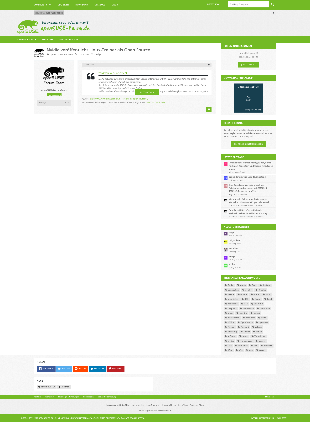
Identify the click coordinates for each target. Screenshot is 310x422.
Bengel (232, 256)
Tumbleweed (246, 340)
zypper (262, 350)
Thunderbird (260, 336)
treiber (231, 340)
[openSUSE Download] (248, 97)
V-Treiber (233, 248)
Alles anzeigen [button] (147, 92)
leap (246, 303)
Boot (254, 285)
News (263, 317)
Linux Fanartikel (153, 405)
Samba (246, 331)
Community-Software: (155, 410)
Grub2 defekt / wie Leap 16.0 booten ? (247, 176)
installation (233, 299)
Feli (230, 180)
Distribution (233, 289)
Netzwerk (250, 317)
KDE (246, 299)
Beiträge (42, 102)
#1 (209, 64)
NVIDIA (231, 322)
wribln (232, 264)
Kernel (258, 299)
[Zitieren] (209, 109)
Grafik (256, 294)
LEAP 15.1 (258, 303)
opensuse (263, 322)
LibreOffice (265, 308)
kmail (269, 299)
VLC (256, 345)
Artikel (231, 285)
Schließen (282, 418)
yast (251, 350)
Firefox (231, 294)
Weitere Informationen (262, 418)
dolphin (248, 289)
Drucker (262, 289)
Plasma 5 (245, 327)
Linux (230, 313)
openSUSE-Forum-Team (61, 54)
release (258, 327)
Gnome (243, 294)
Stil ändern (269, 397)
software (232, 336)
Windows (268, 345)
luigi (230, 194)
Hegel (231, 232)
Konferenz (233, 303)
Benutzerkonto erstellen (248, 143)
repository (232, 331)
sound (245, 336)
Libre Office (248, 308)
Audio (243, 285)
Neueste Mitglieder (236, 226)
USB (230, 345)
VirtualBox (243, 345)
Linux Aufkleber (169, 405)
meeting (243, 313)
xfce (241, 350)
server (259, 331)
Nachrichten (233, 317)
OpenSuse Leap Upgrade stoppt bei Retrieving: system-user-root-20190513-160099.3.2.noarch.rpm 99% (248, 188)
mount (256, 313)
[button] (217, 4)
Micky (231, 172)
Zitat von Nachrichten (111, 73)
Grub (268, 294)
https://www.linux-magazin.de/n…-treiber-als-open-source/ (117, 98)
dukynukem (234, 240)
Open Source (247, 322)
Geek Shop (183, 405)
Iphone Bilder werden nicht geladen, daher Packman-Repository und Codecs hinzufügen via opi (251, 165)
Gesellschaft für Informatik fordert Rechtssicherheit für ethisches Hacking (248, 212)
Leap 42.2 (232, 308)
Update (262, 340)
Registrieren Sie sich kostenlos (245, 133)
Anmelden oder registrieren (49, 13)
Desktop (266, 285)
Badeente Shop (197, 405)
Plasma (231, 327)
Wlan (230, 350)
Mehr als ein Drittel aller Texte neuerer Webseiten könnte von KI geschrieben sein (249, 201)
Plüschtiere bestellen (134, 405)
